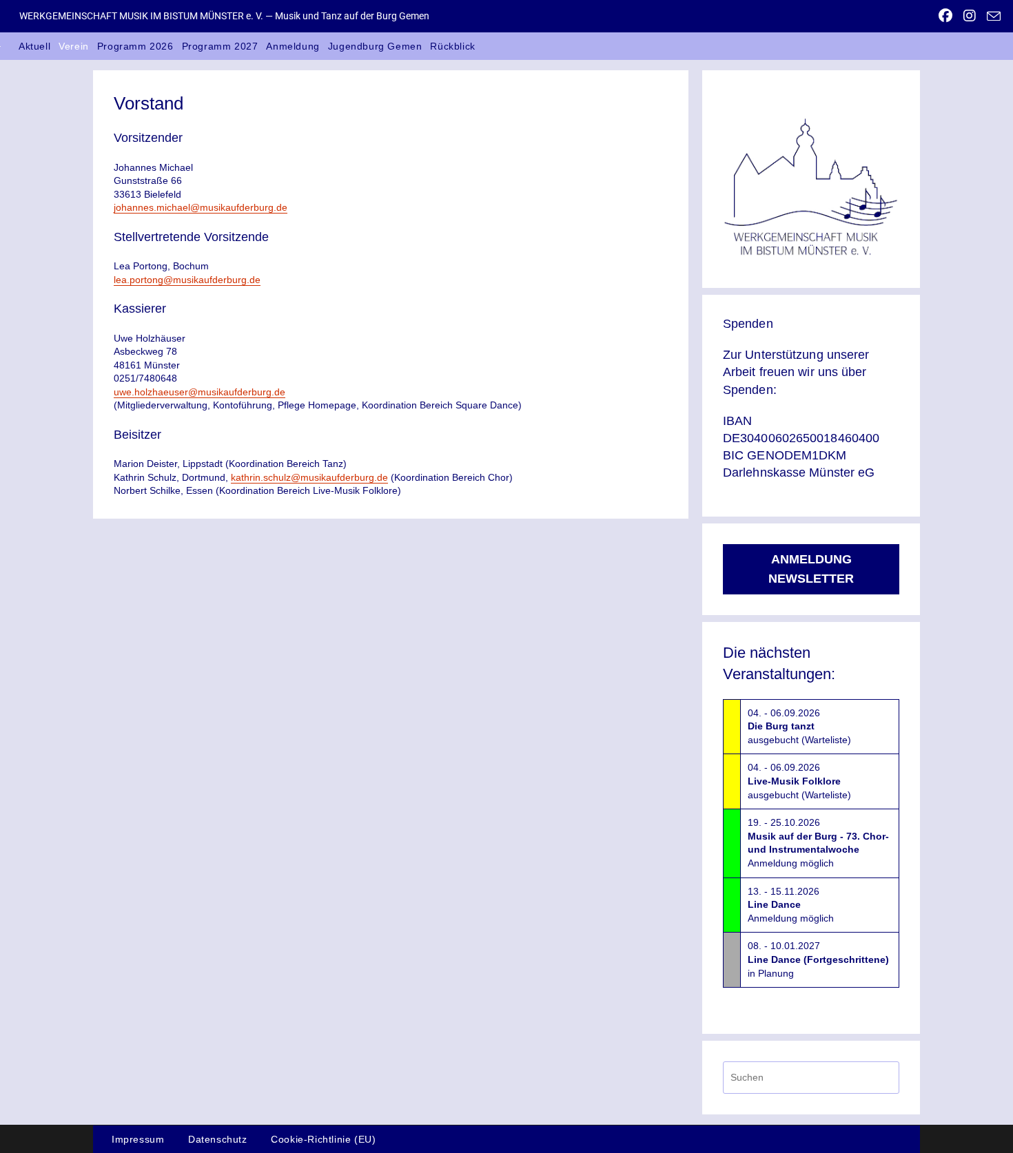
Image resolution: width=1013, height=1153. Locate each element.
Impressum (138, 1139)
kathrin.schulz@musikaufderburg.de (309, 477)
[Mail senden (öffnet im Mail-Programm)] (991, 16)
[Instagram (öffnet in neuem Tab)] (969, 16)
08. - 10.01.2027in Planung (818, 959)
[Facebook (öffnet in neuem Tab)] (945, 16)
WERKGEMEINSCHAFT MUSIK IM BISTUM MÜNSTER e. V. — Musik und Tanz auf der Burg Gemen (224, 15)
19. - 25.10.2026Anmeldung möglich (818, 843)
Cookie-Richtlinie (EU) (323, 1139)
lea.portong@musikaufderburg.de (187, 279)
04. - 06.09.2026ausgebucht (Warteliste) (799, 726)
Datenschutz (217, 1139)
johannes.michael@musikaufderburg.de (200, 207)
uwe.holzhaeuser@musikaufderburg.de (199, 391)
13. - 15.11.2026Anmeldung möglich (791, 905)
